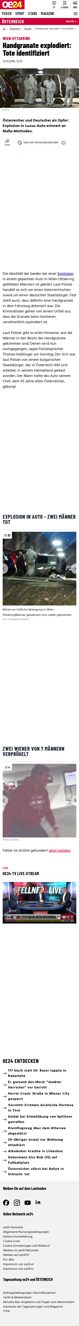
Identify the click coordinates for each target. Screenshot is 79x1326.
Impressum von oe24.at (18, 1264)
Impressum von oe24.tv (18, 1268)
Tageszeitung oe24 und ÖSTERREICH (28, 1279)
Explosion (65, 274)
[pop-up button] (64, 917)
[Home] (4, 28)
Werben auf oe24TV (16, 1255)
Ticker (7, 13)
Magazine (48, 13)
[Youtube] (28, 1203)
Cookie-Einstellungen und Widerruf (26, 1245)
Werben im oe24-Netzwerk (21, 1250)
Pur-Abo (8, 1259)
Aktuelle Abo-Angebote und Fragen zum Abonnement (38, 1302)
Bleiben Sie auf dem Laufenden (24, 1188)
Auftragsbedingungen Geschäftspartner (29, 1292)
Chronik (27, 28)
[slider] (23, 917)
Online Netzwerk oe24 (18, 1214)
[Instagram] (17, 1203)
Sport (19, 13)
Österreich (13, 21)
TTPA (6, 1311)
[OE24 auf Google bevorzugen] (63, 142)
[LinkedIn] (38, 1203)
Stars (32, 13)
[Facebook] (6, 1203)
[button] (40, 903)
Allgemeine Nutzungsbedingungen (26, 1232)
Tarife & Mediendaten (17, 1297)
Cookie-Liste (11, 1241)
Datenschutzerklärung (17, 1236)
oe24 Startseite (13, 1227)
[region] (39, 576)
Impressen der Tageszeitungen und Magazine (33, 1306)
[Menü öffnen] (75, 13)
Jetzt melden (60, 850)
